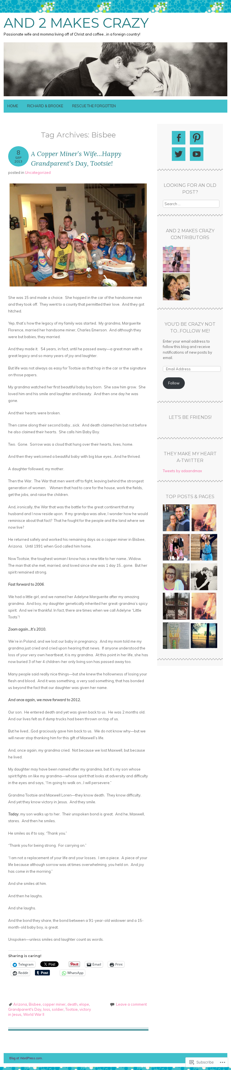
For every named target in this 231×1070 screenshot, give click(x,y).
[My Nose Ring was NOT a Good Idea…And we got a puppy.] (176, 577)
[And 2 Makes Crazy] (115, 96)
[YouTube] (196, 154)
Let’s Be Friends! (190, 417)
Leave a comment (131, 1004)
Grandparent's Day (24, 1009)
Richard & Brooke (45, 106)
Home (12, 106)
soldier (58, 1009)
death (72, 1004)
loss (46, 1009)
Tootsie (71, 1009)
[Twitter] (178, 154)
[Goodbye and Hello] (176, 518)
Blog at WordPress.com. (26, 1058)
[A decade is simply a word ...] (204, 518)
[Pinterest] (196, 138)
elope (84, 1004)
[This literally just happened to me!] (176, 607)
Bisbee (35, 1004)
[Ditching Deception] (204, 548)
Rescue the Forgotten (94, 106)
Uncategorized (38, 172)
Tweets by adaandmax (182, 471)
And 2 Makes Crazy (76, 23)
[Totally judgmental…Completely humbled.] (204, 636)
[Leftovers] (176, 636)
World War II (33, 1014)
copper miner (54, 1004)
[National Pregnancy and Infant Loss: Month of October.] (204, 607)
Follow (173, 383)
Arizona (20, 1004)
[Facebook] (178, 138)
